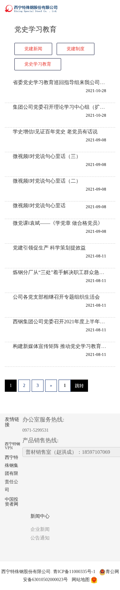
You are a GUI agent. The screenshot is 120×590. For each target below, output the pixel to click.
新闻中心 (40, 516)
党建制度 (75, 48)
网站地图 (81, 579)
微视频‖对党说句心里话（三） (47, 156)
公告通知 (40, 537)
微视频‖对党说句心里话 (39, 205)
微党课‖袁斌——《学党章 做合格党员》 (58, 223)
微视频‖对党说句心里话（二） (47, 181)
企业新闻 (40, 529)
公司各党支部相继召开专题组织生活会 (56, 297)
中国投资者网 (11, 502)
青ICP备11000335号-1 (74, 571)
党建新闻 (33, 48)
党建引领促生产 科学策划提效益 (49, 247)
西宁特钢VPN (12, 446)
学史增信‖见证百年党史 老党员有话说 (55, 131)
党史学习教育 (37, 64)
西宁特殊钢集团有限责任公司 (11, 473)
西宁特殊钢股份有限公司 (26, 571)
